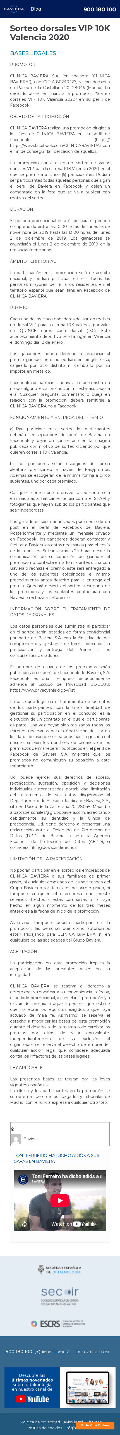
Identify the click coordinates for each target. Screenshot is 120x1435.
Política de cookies (44, 1428)
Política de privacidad (40, 1422)
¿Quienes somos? (52, 1351)
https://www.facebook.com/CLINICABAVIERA (55, 145)
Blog (36, 9)
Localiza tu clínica (92, 1351)
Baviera (30, 1138)
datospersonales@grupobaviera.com (49, 812)
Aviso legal (73, 1422)
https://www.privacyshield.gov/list (42, 690)
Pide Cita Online (95, 1425)
